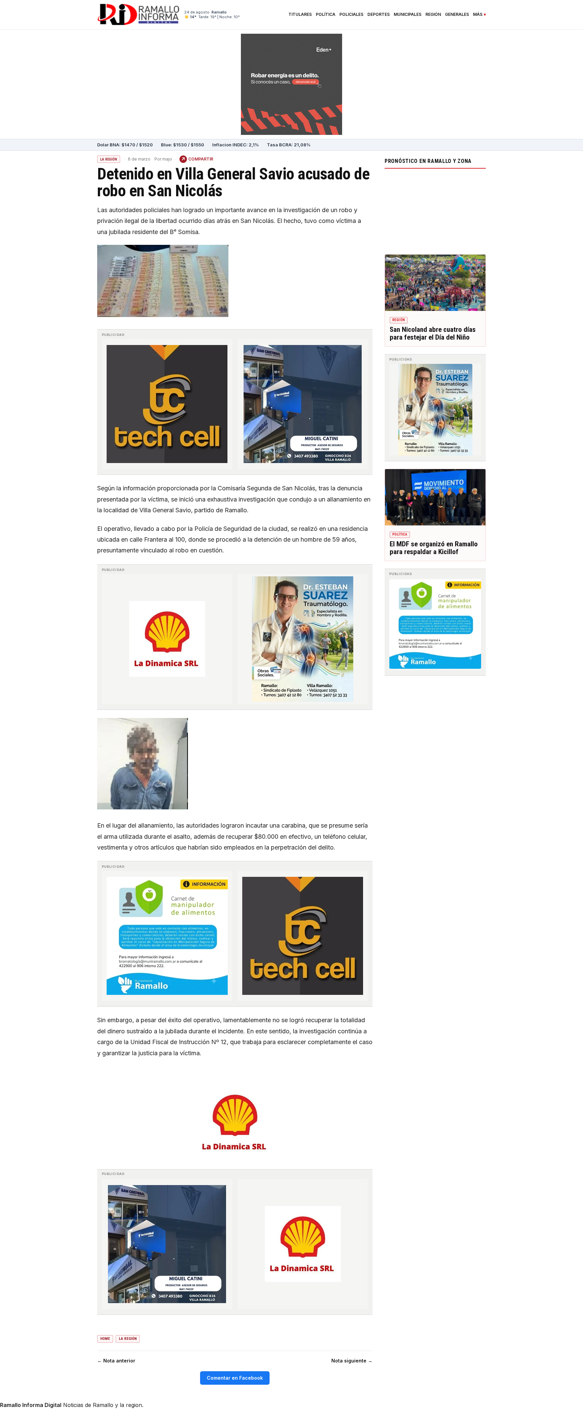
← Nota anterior (116, 1360)
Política (325, 14)
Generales (457, 14)
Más (477, 14)
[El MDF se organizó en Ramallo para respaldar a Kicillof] (435, 497)
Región (433, 14)
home (105, 1338)
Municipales (407, 14)
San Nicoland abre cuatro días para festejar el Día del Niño (433, 333)
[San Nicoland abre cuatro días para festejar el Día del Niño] (435, 283)
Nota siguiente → (351, 1360)
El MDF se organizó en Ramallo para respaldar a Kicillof (434, 548)
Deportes (378, 14)
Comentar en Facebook (235, 1378)
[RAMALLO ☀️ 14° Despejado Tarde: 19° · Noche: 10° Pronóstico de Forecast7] (435, 210)
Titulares (300, 14)
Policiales (351, 14)
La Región (108, 159)
